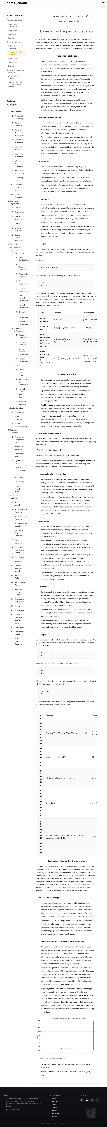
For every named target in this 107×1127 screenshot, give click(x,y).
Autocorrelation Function (20, 510)
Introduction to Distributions (22, 382)
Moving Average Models (18, 568)
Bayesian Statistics (13, 42)
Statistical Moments (22, 402)
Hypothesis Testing (19, 462)
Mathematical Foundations (13, 25)
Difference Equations (19, 541)
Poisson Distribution (22, 360)
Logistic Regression (19, 217)
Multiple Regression (19, 229)
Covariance (19, 212)
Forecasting (19, 557)
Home (54, 1098)
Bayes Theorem (18, 124)
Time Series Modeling (19, 633)
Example (11, 38)
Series (17, 606)
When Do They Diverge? (13, 77)
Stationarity (19, 610)
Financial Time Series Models (19, 550)
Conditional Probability (19, 141)
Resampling (19, 482)
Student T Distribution (22, 314)
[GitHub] (97, 1100)
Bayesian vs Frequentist (19, 132)
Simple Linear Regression (19, 237)
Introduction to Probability (19, 163)
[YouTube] (82, 1100)
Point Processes (19, 418)
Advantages (12, 30)
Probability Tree (19, 179)
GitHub (8, 1106)
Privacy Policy (57, 1113)
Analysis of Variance (19, 448)
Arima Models (17, 503)
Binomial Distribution (22, 336)
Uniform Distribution (22, 323)
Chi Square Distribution (22, 267)
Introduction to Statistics (19, 172)
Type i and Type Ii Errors (19, 489)
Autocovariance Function (20, 517)
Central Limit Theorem (22, 372)
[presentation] (58, 319)
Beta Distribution (22, 258)
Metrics (18, 223)
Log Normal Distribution (22, 298)
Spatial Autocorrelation (20, 425)
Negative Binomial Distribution (22, 352)
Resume (54, 1110)
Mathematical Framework (13, 47)
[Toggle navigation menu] (103, 3)
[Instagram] (92, 1100)
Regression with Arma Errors (19, 592)
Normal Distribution (22, 306)
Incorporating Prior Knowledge (15, 53)
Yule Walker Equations (18, 641)
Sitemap (54, 1116)
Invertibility (19, 561)
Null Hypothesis (19, 476)
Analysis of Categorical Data (19, 439)
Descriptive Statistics (19, 148)
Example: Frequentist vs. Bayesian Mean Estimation (15, 84)
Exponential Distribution (22, 275)
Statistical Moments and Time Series (18, 619)
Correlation (19, 208)
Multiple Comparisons (20, 469)
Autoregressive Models (20, 524)
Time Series (19, 627)
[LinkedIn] (87, 1100)
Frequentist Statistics (14, 20)
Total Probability (19, 195)
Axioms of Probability (19, 117)
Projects (54, 1101)
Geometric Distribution (22, 343)
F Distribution (22, 282)
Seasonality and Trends (19, 600)
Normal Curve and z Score (22, 393)
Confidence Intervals (19, 455)
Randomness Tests (20, 583)
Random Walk (18, 576)
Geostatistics (20, 412)
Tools (54, 1104)
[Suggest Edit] (82, 16)
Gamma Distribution (22, 289)
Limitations (12, 34)
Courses (55, 1107)
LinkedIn (36, 1104)
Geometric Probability (19, 155)
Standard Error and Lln (18, 187)
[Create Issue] (87, 16)
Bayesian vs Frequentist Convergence (15, 71)
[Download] (92, 16)
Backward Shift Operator (19, 533)
